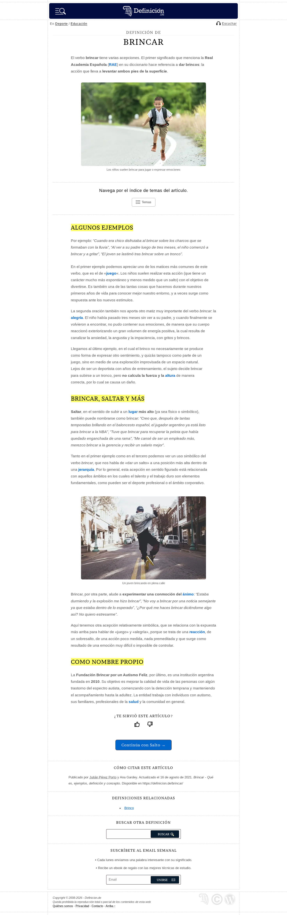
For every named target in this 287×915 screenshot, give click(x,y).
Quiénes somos (63, 906)
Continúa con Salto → (143, 744)
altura (170, 375)
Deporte (61, 23)
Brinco (129, 808)
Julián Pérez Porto (102, 777)
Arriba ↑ (111, 906)
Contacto (97, 906)
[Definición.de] (143, 11)
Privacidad (82, 906)
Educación (79, 23)
